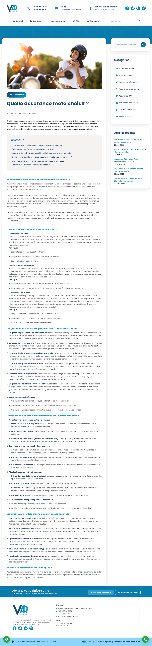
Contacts (94, 21)
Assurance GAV (125, 96)
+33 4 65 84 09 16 (65, 611)
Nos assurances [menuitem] (59, 21)
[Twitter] (133, 8)
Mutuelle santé (125, 116)
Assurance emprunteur (129, 89)
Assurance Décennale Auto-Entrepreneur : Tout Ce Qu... (126, 160)
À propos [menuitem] (37, 21)
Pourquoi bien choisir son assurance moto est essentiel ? (38, 145)
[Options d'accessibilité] (6, 639)
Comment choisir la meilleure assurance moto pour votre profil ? (42, 157)
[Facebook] (127, 8)
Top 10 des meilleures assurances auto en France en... (128, 170)
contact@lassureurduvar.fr (70, 10)
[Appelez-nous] (145, 639)
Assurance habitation (128, 103)
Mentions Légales (103, 641)
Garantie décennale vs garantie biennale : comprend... (128, 179)
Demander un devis (129, 592)
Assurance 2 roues (28, 113)
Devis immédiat (16, 95)
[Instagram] (144, 8)
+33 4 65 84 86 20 (65, 614)
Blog (78, 21)
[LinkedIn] (138, 8)
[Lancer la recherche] (140, 21)
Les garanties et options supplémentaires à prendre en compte (41, 153)
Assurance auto (126, 75)
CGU (90, 641)
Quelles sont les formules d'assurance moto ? (33, 149)
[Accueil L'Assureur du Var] (11, 8)
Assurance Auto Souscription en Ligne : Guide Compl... (128, 141)
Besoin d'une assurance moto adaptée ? (31, 164)
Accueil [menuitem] (19, 21)
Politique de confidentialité (127, 641)
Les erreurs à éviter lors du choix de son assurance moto (38, 161)
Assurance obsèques (127, 109)
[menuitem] (77, 21)
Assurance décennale (128, 82)
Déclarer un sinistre (102, 592)
